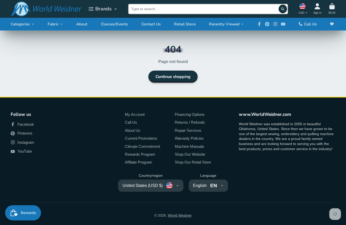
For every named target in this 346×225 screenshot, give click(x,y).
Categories (20, 24)
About (81, 24)
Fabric (53, 24)
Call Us (310, 24)
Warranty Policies (189, 138)
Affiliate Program (138, 162)
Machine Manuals (189, 146)
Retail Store (185, 24)
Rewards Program (140, 154)
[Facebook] (259, 24)
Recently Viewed (224, 24)
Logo (46, 9)
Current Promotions (141, 138)
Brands (103, 8)
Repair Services (188, 130)
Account (317, 8)
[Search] (283, 9)
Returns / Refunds (190, 122)
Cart (332, 8)
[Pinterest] (267, 24)
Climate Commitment (142, 146)
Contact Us (151, 24)
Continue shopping (173, 76)
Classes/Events (114, 24)
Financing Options (190, 114)
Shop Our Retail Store (193, 162)
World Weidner (180, 215)
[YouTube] (283, 24)
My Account (135, 114)
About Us (132, 130)
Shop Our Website (190, 154)
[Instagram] (275, 24)
